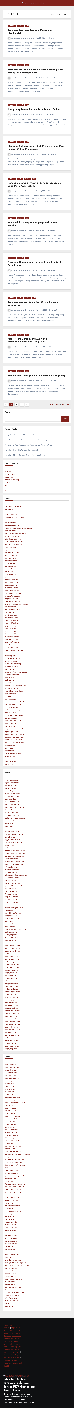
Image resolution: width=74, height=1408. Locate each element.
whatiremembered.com (13, 1162)
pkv (6, 485)
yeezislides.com (10, 523)
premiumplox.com (11, 1214)
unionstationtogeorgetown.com (16, 604)
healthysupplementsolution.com (16, 929)
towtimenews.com (11, 859)
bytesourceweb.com (12, 1019)
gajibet (21, 1363)
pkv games (7, 1333)
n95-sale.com (10, 1105)
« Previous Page (54, 404)
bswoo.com (9, 1309)
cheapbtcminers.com (12, 601)
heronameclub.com (12, 918)
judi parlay (19, 1330)
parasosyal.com (10, 880)
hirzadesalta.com (11, 547)
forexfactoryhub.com (13, 1119)
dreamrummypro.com (12, 794)
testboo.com (9, 1208)
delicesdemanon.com (12, 1206)
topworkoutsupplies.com (14, 542)
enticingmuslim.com (12, 883)
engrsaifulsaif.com (12, 599)
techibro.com (9, 1143)
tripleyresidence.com (12, 658)
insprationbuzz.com (12, 804)
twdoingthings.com (12, 905)
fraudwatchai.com (11, 569)
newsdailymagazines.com (14, 517)
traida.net (8, 1195)
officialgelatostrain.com (13, 704)
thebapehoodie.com (12, 878)
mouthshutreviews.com (13, 544)
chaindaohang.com (12, 1170)
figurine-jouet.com (12, 732)
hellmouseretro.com (12, 891)
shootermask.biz (11, 1227)
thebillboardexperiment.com (15, 715)
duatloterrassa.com (12, 666)
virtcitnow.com (10, 1111)
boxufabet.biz (10, 726)
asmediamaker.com (12, 832)
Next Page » (66, 404)
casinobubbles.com (12, 552)
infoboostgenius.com (12, 992)
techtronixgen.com (12, 954)
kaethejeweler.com (12, 707)
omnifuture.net (10, 1075)
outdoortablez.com (12, 924)
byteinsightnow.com (12, 1022)
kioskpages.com (10, 694)
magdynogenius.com (12, 948)
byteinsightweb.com (12, 946)
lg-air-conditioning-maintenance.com (19, 1176)
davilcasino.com (11, 566)
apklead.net (9, 764)
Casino (20, 178)
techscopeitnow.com (12, 1038)
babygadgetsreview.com (14, 1157)
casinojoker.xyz (10, 1246)
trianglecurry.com (11, 696)
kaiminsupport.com (12, 796)
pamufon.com (10, 669)
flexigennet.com (11, 916)
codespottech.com (11, 932)
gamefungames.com (12, 590)
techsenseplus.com (12, 989)
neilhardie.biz (10, 1219)
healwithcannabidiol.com (14, 691)
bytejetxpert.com (11, 1043)
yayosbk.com (9, 1217)
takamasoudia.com (12, 902)
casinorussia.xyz (11, 1235)
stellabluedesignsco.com (14, 908)
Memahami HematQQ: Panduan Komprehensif (22, 450)
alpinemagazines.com (13, 1146)
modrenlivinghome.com (13, 740)
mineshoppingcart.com (13, 539)
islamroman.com (11, 1132)
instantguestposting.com (14, 1279)
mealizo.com (9, 823)
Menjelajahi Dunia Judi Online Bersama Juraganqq (36, 376)
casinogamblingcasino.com (15, 856)
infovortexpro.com (11, 1032)
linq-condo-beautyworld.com (15, 1165)
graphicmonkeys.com (12, 626)
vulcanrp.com (10, 1149)
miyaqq (15, 1363)
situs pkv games (14, 1352)
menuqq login (8, 1325)
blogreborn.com (10, 1108)
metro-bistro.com (11, 1200)
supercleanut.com (11, 618)
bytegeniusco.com (11, 984)
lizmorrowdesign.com (12, 688)
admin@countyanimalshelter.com (22, 38)
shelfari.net (9, 1233)
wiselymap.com (10, 1113)
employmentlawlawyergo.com (16, 1263)
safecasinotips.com (12, 637)
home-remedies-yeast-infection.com (18, 528)
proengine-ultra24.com (13, 1189)
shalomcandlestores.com (14, 842)
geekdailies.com (10, 745)
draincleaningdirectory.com (15, 861)
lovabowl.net (9, 509)
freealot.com (9, 612)
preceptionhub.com (12, 520)
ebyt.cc (7, 1168)
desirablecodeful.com (13, 913)
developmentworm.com (13, 1287)
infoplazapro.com (11, 975)
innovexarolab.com (12, 1008)
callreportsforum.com (13, 753)
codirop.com (9, 1086)
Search (8, 412)
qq (6, 488)
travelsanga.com (11, 1276)
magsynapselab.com (12, 951)
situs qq (8, 472)
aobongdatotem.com (12, 525)
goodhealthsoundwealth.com (15, 886)
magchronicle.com (11, 937)
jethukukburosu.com (12, 867)
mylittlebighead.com (12, 609)
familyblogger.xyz (11, 647)
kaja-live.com (10, 1122)
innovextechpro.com (12, 956)
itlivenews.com (10, 1290)
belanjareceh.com (11, 799)
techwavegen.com (11, 994)
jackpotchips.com (11, 639)
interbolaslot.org (11, 785)
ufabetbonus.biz (11, 1298)
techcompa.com (11, 1124)
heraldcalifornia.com (12, 623)
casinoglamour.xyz (11, 1241)
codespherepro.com (12, 1013)
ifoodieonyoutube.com (13, 536)
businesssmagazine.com (14, 1100)
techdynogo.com (11, 935)
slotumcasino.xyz (11, 1238)
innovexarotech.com (12, 1030)
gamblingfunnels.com (13, 1078)
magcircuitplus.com (12, 1035)
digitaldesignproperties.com (15, 818)
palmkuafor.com (11, 788)
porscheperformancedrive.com (16, 672)
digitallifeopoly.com (12, 550)
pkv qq (6, 1366)
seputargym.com (11, 555)
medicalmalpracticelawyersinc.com (17, 1265)
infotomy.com (10, 927)
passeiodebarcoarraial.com (14, 807)
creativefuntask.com (12, 596)
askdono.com (9, 1092)
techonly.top (9, 1094)
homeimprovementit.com (14, 512)
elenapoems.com (11, 889)
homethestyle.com (11, 580)
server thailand (13, 1341)
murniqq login (8, 1339)
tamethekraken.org (12, 675)
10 (27, 405)
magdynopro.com (11, 973)
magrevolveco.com (12, 1027)
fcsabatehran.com (11, 894)
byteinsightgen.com (12, 1000)
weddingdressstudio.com (14, 1211)
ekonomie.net (10, 1282)
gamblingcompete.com (13, 1097)
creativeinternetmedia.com (15, 1102)
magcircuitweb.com (12, 959)
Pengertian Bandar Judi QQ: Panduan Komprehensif (24, 435)
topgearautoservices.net (14, 729)
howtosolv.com (10, 1203)
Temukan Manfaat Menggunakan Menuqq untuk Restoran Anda (28, 445)
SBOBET (20, 26)
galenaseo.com (10, 1257)
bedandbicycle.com (12, 620)
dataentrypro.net (11, 791)
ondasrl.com (9, 680)
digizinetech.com (11, 1003)
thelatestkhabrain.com (13, 815)
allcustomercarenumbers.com (15, 645)
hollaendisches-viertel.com (15, 1187)
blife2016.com (10, 683)
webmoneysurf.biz (11, 1222)
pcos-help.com (10, 1081)
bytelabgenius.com (12, 967)
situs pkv (8, 482)
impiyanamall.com (11, 558)
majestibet (7, 1363)
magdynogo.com (11, 1049)
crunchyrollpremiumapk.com (15, 851)
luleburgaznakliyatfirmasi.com (16, 875)
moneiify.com (10, 837)
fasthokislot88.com (12, 634)
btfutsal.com (9, 1084)
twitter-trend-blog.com (13, 1151)
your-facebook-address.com (15, 734)
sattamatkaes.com (11, 848)
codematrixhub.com (12, 986)
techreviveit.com (11, 978)
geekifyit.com (10, 845)
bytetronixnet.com (11, 1041)
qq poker (14, 1328)
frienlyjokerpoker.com (13, 1138)
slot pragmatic (10, 477)
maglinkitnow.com (11, 943)
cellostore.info (10, 829)
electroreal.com (10, 531)
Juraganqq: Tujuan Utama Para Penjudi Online (34, 109)
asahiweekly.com (11, 615)
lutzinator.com (10, 677)
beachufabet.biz (11, 718)
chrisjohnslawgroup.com (14, 650)
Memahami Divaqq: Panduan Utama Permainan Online (25, 455)
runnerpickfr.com (11, 1073)
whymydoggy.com (11, 780)
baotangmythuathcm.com (14, 864)
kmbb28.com (9, 751)
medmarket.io (10, 921)
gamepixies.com (11, 628)
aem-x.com (9, 571)
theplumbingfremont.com (14, 1292)
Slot (27, 26)
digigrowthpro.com (12, 1067)
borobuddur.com (11, 585)
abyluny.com (9, 759)
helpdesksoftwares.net (13, 506)
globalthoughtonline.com (14, 834)
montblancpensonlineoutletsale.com (18, 1154)
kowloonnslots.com (12, 1141)
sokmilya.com (10, 756)
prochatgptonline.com (13, 1116)
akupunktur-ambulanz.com (15, 1159)
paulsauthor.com (11, 910)
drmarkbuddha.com (12, 1173)
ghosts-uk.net (10, 1089)
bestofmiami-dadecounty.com (16, 533)
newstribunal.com (11, 514)
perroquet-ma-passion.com (15, 737)
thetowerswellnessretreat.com (16, 702)
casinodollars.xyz (11, 1244)
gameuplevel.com (11, 577)
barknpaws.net (10, 826)
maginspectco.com (12, 1046)
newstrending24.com (13, 1295)
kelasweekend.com (12, 1301)
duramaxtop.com (11, 899)
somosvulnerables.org (13, 664)
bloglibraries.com (11, 872)
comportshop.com (11, 1268)
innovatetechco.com (12, 970)
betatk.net (9, 1303)
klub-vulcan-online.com (13, 653)
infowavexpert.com (12, 981)
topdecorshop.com (11, 1271)
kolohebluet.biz (10, 1225)
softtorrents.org (11, 661)
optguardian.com (11, 561)
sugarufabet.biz (11, 723)
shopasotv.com (10, 1274)
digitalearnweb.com (12, 783)
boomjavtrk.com (11, 761)
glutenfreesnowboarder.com (15, 685)
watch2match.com (12, 1255)
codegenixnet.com (11, 1016)
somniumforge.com (12, 870)
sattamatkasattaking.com (14, 710)
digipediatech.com (11, 940)
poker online (16, 1336)
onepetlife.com (10, 713)
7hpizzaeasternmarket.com (15, 1184)
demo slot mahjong (12, 480)
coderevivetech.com (12, 1024)
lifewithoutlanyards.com (14, 1192)
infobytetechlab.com (12, 1011)
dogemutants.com (11, 897)
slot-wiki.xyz (9, 1252)
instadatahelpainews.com (14, 742)
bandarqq (12, 26)
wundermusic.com (11, 588)
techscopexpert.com (12, 962)
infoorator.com (10, 1179)
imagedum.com (10, 699)
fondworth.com (10, 810)
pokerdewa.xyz (10, 1249)
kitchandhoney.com (12, 1198)
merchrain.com (10, 748)
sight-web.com (10, 1127)
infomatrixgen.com (12, 1005)
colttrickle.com (10, 1070)
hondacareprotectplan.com (15, 853)
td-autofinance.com (12, 1135)
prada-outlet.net (11, 1065)
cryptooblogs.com (11, 574)
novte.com (9, 1181)
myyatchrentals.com (12, 840)
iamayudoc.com (10, 607)
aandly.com (9, 1306)
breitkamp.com (10, 656)
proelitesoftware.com (13, 642)
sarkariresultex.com (12, 821)
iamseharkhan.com (12, 813)
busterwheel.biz (10, 1230)
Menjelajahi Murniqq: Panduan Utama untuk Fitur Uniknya (26, 440)
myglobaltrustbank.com (13, 1260)
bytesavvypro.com (11, 997)
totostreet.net (10, 563)
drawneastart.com (11, 631)
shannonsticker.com (12, 802)
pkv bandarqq (10, 474)
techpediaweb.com (12, 965)
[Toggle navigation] (4, 3)
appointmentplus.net (12, 1284)
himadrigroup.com (11, 1130)
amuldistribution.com (12, 582)
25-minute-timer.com (13, 593)
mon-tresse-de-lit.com (13, 721)
